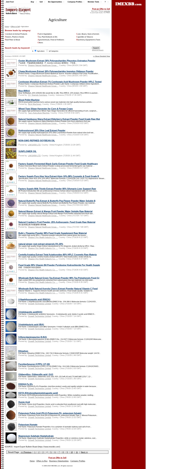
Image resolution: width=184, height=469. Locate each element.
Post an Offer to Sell (101, 9)
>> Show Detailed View (101, 56)
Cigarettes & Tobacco (84, 37)
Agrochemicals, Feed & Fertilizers (51, 40)
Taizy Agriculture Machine (38, 113)
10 (72, 452)
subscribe (107, 11)
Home (7, 26)
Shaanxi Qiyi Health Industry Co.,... (43, 237)
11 (77, 452)
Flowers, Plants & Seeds (14, 37)
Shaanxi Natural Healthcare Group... (43, 65)
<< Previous (26, 452)
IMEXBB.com (55, 466)
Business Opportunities (59, 461)
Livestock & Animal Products (16, 34)
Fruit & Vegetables (45, 34)
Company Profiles (77, 461)
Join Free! (10, 2)
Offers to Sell (15, 26)
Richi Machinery (34, 104)
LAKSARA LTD (34, 145)
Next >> (84, 452)
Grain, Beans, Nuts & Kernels (87, 34)
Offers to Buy (42, 461)
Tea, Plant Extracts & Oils (47, 37)
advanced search (97, 50)
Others (40, 43)
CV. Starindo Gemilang (37, 95)
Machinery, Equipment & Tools (88, 40)
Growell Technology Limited (39, 304)
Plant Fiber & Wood (12, 40)
